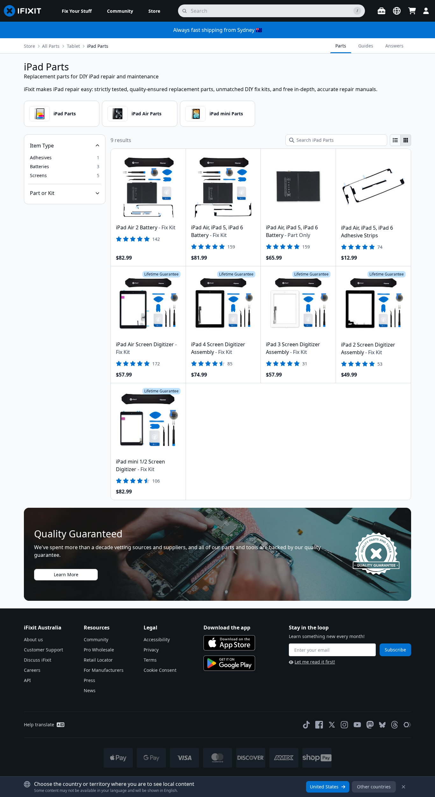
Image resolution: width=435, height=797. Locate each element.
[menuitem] (76, 11)
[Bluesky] (382, 725)
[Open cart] (412, 10)
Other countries (374, 787)
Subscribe (395, 650)
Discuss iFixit (37, 660)
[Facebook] (319, 725)
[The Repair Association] (407, 725)
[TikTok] (306, 725)
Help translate (39, 725)
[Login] (426, 11)
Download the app (226, 627)
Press (89, 680)
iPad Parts (64, 114)
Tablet (73, 46)
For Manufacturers (104, 670)
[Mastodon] (370, 725)
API (27, 680)
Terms (150, 660)
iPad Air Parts (146, 114)
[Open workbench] (381, 10)
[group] (400, 140)
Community (96, 639)
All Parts (51, 46)
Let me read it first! (315, 662)
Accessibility (157, 639)
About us (33, 639)
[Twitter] (332, 725)
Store (29, 46)
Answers (394, 46)
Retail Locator (98, 660)
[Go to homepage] (25, 11)
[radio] (395, 140)
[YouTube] (357, 725)
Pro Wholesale (99, 650)
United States (324, 787)
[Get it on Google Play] (229, 663)
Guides (365, 46)
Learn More (66, 574)
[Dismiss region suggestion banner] (403, 786)
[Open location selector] (396, 10)
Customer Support (43, 650)
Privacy (151, 650)
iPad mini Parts (226, 114)
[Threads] (394, 725)
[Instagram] (344, 725)
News (90, 690)
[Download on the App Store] (229, 642)
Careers (32, 670)
